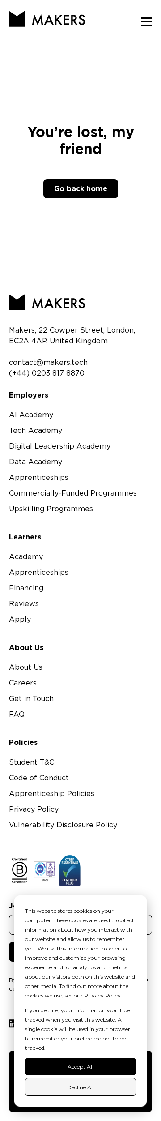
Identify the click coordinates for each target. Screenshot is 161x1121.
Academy (26, 556)
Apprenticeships (38, 477)
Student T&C (31, 762)
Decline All (80, 1087)
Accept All (80, 1066)
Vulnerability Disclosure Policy (63, 825)
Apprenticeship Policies (51, 793)
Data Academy (35, 462)
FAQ (17, 714)
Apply (20, 619)
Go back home (80, 188)
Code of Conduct (39, 778)
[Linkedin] (13, 1023)
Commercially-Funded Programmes (73, 493)
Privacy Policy (102, 995)
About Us (25, 667)
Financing (26, 588)
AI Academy (31, 415)
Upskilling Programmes (51, 509)
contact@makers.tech (48, 362)
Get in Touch (31, 698)
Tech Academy (35, 430)
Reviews (24, 604)
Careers (23, 683)
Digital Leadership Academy (59, 446)
